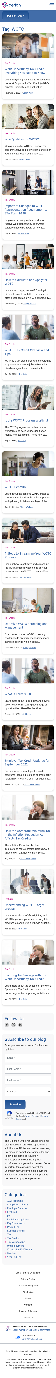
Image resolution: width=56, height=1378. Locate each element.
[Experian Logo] (11, 5)
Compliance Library (17, 1204)
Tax (9, 1234)
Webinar (11, 1253)
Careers (28, 1305)
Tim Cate (23, 374)
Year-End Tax (14, 1257)
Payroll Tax (13, 1227)
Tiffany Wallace (29, 304)
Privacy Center (28, 1279)
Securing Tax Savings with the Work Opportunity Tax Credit (25, 977)
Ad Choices (28, 1292)
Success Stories (16, 1230)
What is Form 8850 (18, 694)
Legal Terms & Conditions (28, 1272)
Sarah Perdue (28, 93)
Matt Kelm (26, 714)
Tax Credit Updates (32, 784)
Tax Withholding (16, 1242)
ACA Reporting (15, 1200)
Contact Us (28, 1317)
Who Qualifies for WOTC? (22, 139)
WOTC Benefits (15, 487)
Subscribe (15, 1104)
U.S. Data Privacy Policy (28, 1285)
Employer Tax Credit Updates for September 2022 (27, 762)
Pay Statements (16, 1223)
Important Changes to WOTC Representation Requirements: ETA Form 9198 (26, 209)
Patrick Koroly (25, 577)
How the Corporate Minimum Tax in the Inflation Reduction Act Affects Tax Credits (28, 834)
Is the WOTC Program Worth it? (26, 420)
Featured (9, 899)
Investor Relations (28, 1311)
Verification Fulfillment (19, 1249)
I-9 (8, 1215)
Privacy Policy (31, 1116)
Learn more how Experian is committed (31, 1330)
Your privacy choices (32, 1339)
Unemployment (15, 1245)
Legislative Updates (18, 1219)
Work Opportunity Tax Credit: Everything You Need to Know (25, 71)
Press (28, 1298)
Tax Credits (10, 63)
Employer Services (17, 1208)
